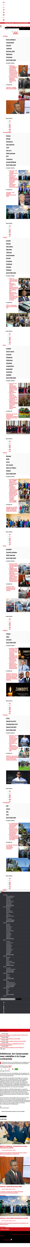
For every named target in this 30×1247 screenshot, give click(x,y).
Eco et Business (7, 132)
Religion (8, 471)
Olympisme (9, 357)
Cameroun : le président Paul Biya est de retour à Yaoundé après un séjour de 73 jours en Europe (13, 72)
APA (7, 812)
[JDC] (15, 32)
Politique (5, 36)
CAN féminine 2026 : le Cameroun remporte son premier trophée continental (13, 395)
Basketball (9, 369)
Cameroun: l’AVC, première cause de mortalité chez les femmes (13, 565)
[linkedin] (10, 126)
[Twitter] (10, 123)
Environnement (10, 255)
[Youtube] (10, 129)
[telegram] (10, 127)
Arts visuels (9, 465)
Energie (8, 139)
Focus (8, 718)
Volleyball (9, 363)
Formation (9, 261)
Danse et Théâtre (11, 468)
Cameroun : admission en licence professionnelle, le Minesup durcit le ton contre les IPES (13, 287)
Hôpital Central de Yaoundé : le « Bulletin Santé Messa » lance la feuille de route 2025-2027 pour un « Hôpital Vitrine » (13, 577)
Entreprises (9, 141)
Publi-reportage (10, 153)
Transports (9, 159)
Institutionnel (10, 42)
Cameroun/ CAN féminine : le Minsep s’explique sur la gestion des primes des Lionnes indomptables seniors (13, 404)
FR (0, 25)
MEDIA (4, 890)
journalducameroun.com (18, 1234)
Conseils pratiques (11, 552)
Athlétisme (9, 360)
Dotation (8, 267)
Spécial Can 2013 (11, 721)
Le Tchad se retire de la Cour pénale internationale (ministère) (13, 825)
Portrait (8, 258)
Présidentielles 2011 (12, 724)
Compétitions (10, 366)
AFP (7, 806)
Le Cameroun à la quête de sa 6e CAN (13, 749)
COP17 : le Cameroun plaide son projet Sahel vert (13, 280)
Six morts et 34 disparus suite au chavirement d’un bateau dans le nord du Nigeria (13, 831)
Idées (7, 637)
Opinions (5, 630)
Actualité (9, 549)
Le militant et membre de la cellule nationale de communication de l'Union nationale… (11, 1192)
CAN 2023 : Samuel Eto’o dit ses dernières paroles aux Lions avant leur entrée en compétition (13, 739)
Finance (8, 136)
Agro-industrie (10, 144)
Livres (8, 462)
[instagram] (10, 124)
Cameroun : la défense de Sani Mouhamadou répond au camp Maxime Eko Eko (13, 666)
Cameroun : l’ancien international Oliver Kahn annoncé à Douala (13, 184)
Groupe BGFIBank (11, 162)
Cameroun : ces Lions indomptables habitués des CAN (13, 745)
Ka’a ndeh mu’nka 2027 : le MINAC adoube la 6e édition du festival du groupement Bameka (13, 482)
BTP (7, 156)
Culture (5, 452)
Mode (7, 459)
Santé (4, 546)
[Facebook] (10, 121)
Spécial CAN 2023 (11, 727)
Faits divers (9, 246)
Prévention (9, 57)
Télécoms (9, 252)
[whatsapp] (16, 1069)
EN (1, 26)
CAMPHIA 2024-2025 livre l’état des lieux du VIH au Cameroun (13, 570)
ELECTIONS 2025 (11, 60)
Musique (8, 456)
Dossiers (5, 714)
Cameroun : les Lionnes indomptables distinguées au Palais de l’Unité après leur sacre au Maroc (13, 387)
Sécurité (8, 45)
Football (8, 348)
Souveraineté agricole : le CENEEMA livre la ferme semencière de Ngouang (13, 178)
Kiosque (8, 243)
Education (9, 249)
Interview (8, 640)
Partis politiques (11, 39)
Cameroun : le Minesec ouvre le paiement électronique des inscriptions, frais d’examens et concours (13, 296)
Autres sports (10, 351)
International (6, 802)
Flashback (9, 264)
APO (7, 815)
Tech (7, 147)
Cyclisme (8, 354)
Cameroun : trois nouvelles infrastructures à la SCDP (13, 172)
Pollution (8, 270)
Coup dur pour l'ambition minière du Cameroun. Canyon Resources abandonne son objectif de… (13, 1153)
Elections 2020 (10, 51)
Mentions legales (5, 1229)
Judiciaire (9, 48)
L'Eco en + (9, 150)
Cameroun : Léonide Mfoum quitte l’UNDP (13, 67)
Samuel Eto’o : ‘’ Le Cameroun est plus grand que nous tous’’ (13, 660)
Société (5, 237)
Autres (8, 809)
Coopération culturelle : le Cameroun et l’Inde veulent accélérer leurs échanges (13, 489)
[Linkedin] (1, 1069)
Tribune (8, 634)
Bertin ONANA (8, 1066)
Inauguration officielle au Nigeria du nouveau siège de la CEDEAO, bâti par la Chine (13, 837)
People (4, 995)
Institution (9, 372)
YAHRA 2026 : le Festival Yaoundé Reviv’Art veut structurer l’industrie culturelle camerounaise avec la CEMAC (13, 497)
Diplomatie (9, 54)
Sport (4, 345)
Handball (8, 375)
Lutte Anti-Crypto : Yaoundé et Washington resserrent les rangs (13, 79)
